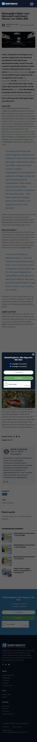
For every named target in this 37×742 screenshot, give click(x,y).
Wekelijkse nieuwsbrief (19, 366)
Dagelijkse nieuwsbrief (19, 364)
